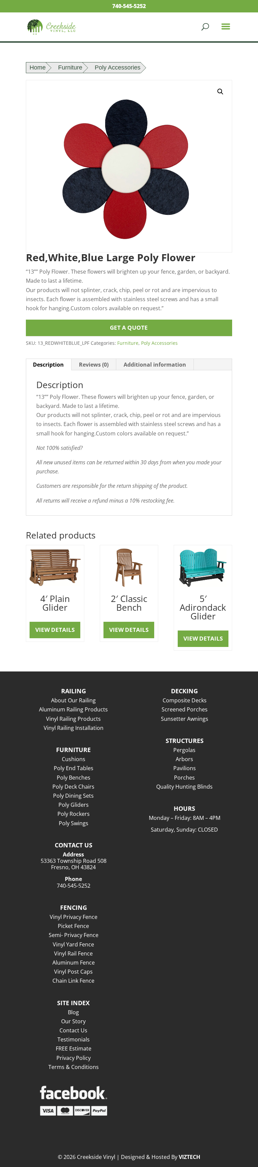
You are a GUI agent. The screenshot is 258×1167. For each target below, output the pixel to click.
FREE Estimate (73, 1048)
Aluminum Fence (73, 962)
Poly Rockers (73, 814)
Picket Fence (73, 926)
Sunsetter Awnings (184, 718)
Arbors (184, 759)
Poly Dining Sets (73, 795)
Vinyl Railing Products (73, 718)
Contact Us (73, 1030)
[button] (220, 92)
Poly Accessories (117, 67)
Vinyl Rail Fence (73, 953)
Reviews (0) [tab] (94, 364)
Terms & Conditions (73, 1067)
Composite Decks (185, 700)
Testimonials (73, 1039)
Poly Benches (73, 777)
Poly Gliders (73, 804)
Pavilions (184, 768)
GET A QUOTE (129, 327)
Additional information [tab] (155, 364)
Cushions (73, 759)
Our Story (73, 1021)
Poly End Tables (73, 768)
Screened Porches (185, 709)
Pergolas (184, 750)
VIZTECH (189, 1157)
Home (38, 67)
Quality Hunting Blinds (184, 786)
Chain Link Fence (73, 980)
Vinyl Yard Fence (73, 944)
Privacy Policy (73, 1058)
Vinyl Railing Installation (73, 728)
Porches (184, 777)
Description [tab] (48, 364)
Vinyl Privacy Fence (73, 917)
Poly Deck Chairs (73, 786)
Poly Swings (73, 823)
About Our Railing (73, 700)
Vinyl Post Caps (73, 971)
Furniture (70, 67)
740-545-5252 (129, 6)
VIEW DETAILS (55, 630)
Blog (73, 1012)
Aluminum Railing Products (73, 709)
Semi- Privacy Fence (73, 935)
